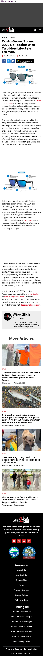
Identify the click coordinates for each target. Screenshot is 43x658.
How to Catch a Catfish (21, 626)
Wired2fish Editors (21, 316)
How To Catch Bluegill (21, 621)
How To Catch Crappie (21, 616)
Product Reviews (21, 590)
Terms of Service (14, 649)
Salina (38, 100)
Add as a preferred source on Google (26, 61)
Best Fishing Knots (21, 641)
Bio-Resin (28, 220)
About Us (21, 570)
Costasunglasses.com (14, 296)
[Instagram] (29, 541)
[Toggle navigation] (40, 29)
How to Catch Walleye (21, 631)
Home (4, 37)
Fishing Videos (21, 600)
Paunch (9, 103)
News (12, 37)
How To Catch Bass (21, 611)
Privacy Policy (30, 649)
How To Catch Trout (21, 636)
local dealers (33, 294)
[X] (19, 541)
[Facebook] (14, 541)
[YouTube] (24, 541)
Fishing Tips (21, 580)
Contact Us (21, 575)
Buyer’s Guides (21, 595)
